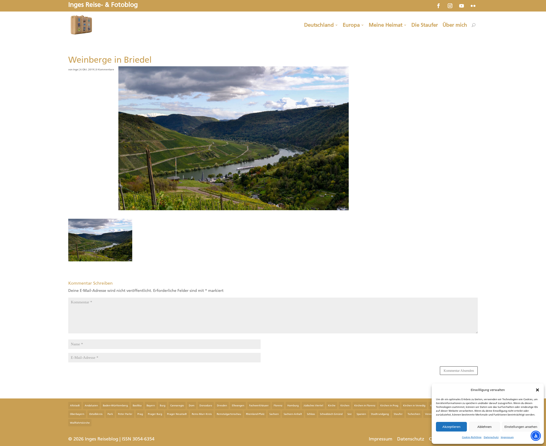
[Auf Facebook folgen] (438, 5)
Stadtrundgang (380, 414)
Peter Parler (125, 414)
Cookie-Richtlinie (472, 437)
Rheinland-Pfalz (255, 414)
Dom (192, 405)
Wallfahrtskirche (80, 422)
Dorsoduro (205, 405)
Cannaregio (177, 405)
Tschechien (414, 414)
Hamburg (293, 405)
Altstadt (75, 405)
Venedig (430, 414)
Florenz (278, 405)
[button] (537, 390)
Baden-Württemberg (115, 405)
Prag (140, 414)
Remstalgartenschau (229, 414)
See (349, 414)
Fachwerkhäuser (259, 405)
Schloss (311, 414)
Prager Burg (155, 414)
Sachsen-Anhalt (293, 414)
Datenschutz (491, 437)
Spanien (361, 414)
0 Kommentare (105, 69)
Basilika (137, 405)
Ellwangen (238, 405)
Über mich (455, 25)
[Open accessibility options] (536, 436)
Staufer (398, 414)
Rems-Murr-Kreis (202, 414)
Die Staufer (424, 25)
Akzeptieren (451, 427)
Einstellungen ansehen (520, 427)
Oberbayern (77, 414)
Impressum (507, 437)
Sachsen (274, 414)
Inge (75, 69)
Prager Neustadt (177, 414)
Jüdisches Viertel (313, 405)
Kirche (331, 405)
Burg (162, 405)
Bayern (151, 405)
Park (110, 414)
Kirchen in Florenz (364, 405)
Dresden (222, 405)
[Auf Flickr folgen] (473, 5)
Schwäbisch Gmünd (331, 414)
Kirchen (344, 405)
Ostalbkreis (96, 414)
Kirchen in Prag (389, 405)
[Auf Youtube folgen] (461, 5)
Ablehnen (484, 427)
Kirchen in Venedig (414, 405)
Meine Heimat (385, 25)
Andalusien (91, 405)
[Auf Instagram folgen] (450, 5)
